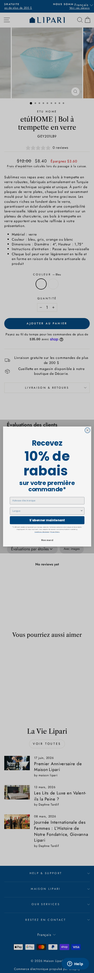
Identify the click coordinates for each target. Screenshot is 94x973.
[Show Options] (81, 510)
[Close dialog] (87, 430)
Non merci (47, 540)
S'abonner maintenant (47, 520)
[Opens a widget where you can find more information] (75, 964)
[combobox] (46, 510)
